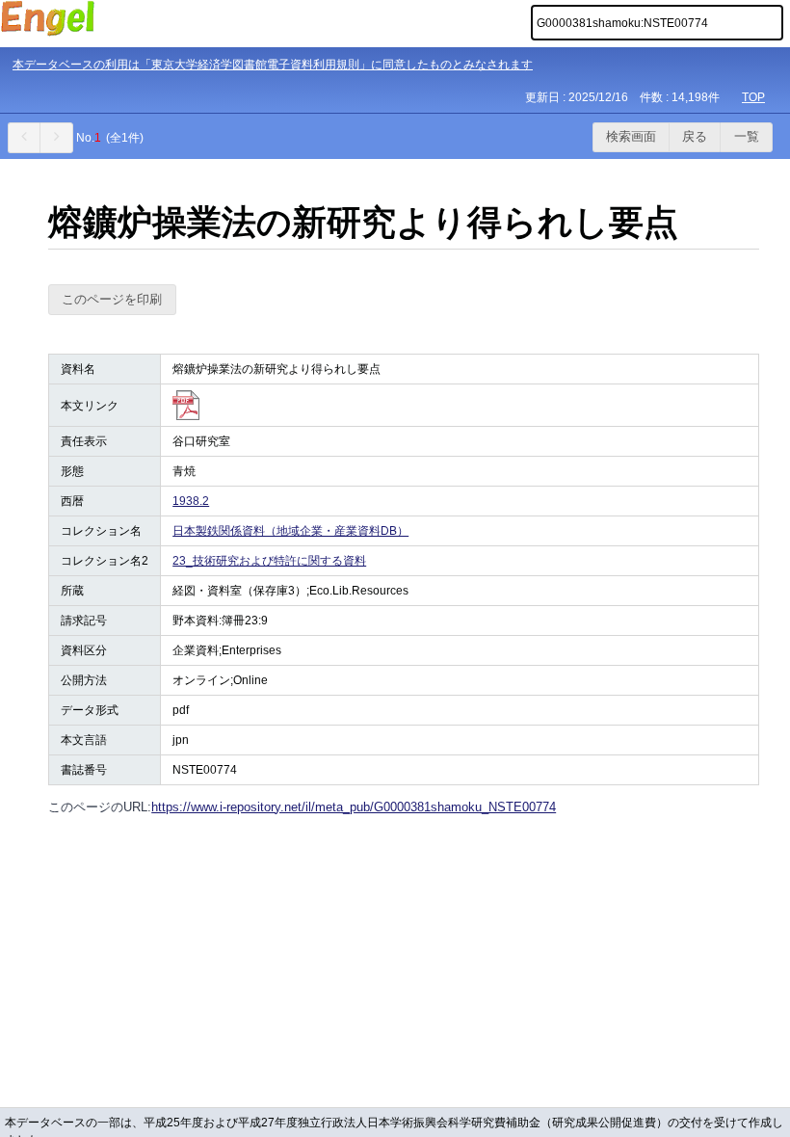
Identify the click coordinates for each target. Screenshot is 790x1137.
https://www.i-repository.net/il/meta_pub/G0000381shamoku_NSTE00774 (353, 807)
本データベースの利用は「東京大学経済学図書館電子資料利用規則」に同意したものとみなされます (273, 64)
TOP (753, 97)
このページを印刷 (112, 299)
